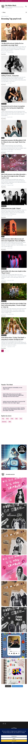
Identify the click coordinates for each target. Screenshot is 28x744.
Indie (16, 418)
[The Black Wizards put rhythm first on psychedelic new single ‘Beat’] (14, 31)
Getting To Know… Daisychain (10, 75)
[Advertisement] (14, 368)
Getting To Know (5, 73)
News (3, 137)
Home (2, 16)
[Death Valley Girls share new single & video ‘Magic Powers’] (14, 259)
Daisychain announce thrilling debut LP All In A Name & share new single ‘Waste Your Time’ (13, 142)
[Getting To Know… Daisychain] (14, 64)
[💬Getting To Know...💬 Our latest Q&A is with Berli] (14, 619)
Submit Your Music (8, 0)
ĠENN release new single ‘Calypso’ (11, 208)
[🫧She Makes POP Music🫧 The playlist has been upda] (14, 490)
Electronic (4, 421)
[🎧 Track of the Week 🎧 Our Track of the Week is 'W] (14, 645)
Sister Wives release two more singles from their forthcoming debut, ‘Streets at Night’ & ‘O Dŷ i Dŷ (13, 305)
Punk (12, 418)
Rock (7, 418)
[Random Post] (26, 12)
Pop (3, 418)
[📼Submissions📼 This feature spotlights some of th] (14, 542)
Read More (3, 54)
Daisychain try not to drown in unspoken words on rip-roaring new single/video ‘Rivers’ (13, 107)
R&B (10, 421)
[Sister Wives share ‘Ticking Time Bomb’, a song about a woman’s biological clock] (14, 325)
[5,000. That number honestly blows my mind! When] (14, 671)
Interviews (12, 73)
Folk (21, 418)
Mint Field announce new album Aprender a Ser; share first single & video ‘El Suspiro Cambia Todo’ (13, 176)
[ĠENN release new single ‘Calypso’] (14, 196)
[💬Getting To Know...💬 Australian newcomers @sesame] (14, 516)
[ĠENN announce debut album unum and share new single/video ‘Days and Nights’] (14, 227)
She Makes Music (10, 5)
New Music (4, 41)
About (2, 0)
